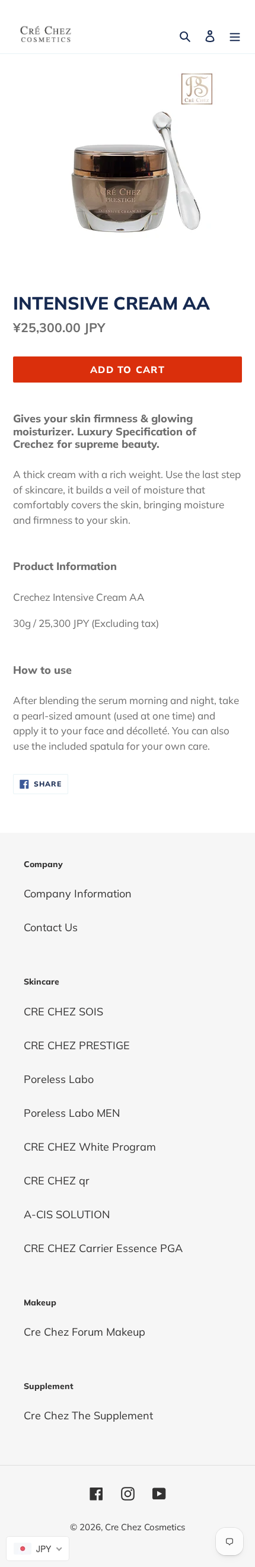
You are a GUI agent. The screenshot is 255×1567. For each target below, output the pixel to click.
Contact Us (51, 927)
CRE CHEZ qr (57, 1180)
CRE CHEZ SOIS (63, 1011)
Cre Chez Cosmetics (145, 1527)
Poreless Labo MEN (72, 1113)
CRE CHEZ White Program (90, 1147)
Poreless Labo (59, 1079)
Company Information (78, 893)
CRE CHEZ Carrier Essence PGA (103, 1248)
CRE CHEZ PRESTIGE (77, 1045)
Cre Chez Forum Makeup (84, 1332)
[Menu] (234, 35)
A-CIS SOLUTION (67, 1214)
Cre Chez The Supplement (88, 1415)
